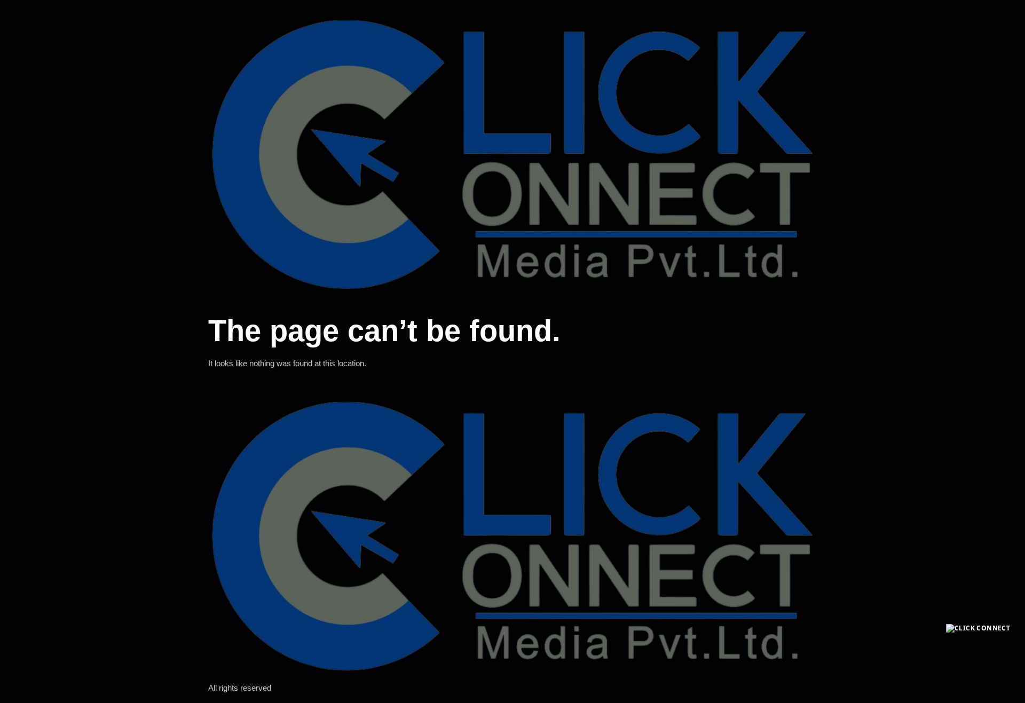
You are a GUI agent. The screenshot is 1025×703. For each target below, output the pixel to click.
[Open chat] (978, 656)
